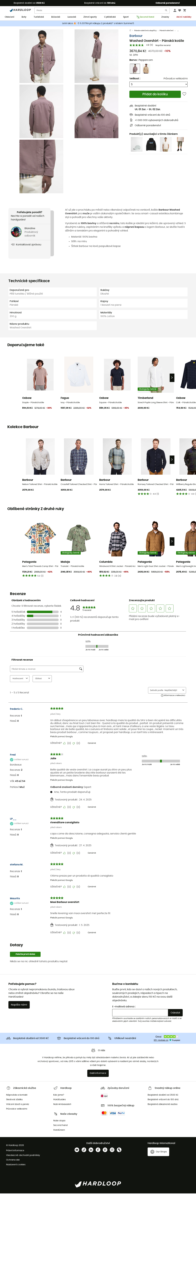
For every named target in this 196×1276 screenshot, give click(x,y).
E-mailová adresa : (124, 1006)
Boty (24, 17)
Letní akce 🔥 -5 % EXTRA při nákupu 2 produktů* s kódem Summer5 (98, 23)
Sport (126, 17)
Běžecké (55, 17)
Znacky (165, 17)
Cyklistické (110, 17)
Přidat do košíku (155, 94)
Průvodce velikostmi (176, 78)
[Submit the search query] (166, 11)
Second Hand (147, 17)
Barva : (141, 60)
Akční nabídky (183, 17)
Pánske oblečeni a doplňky (145, 30)
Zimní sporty (90, 17)
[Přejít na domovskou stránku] (131, 30)
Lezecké (72, 17)
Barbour (135, 36)
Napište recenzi (163, 45)
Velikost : (134, 78)
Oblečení (9, 17)
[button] (41, 56)
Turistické (39, 17)
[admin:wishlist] (184, 94)
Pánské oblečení (166, 30)
